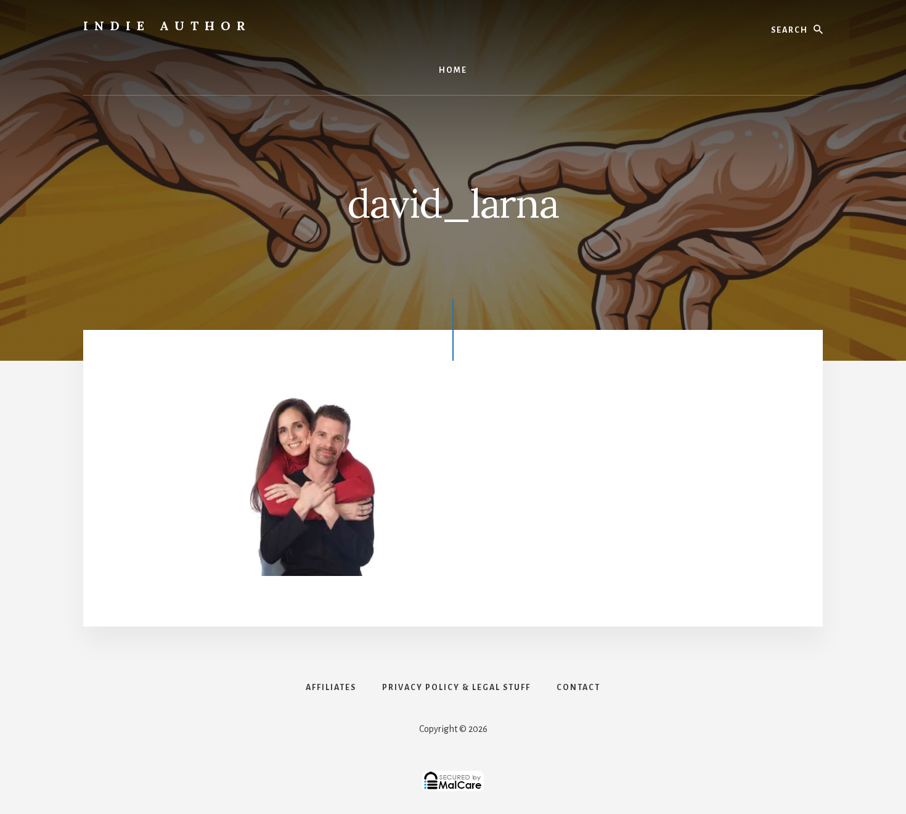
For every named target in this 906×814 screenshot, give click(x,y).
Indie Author (167, 25)
